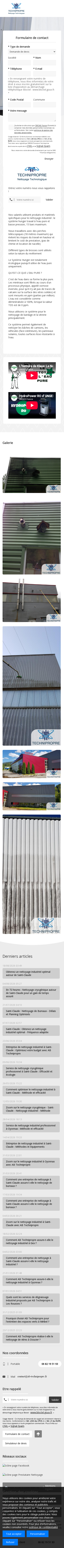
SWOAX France (41, 125)
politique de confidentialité (43, 1527)
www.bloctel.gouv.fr (41, 1412)
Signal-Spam (43, 146)
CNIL (29, 146)
